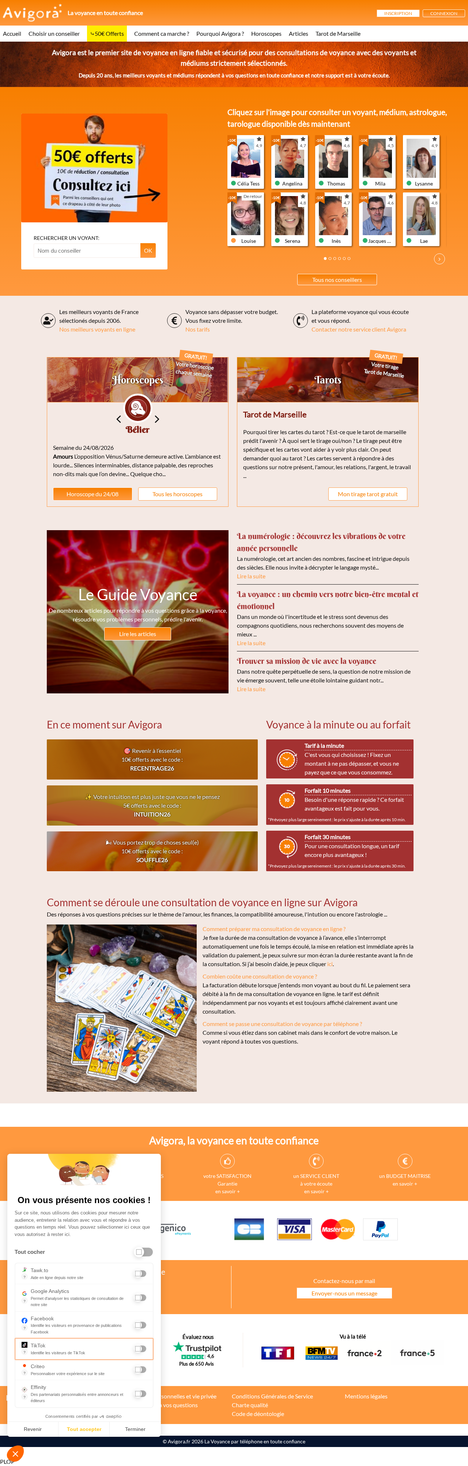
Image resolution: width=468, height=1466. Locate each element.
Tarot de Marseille (338, 33)
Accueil (12, 33)
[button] (15, 1453)
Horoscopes (266, 33)
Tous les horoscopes (177, 493)
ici (330, 963)
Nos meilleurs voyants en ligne (97, 329)
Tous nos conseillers (337, 279)
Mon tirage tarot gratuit (368, 493)
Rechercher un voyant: (66, 238)
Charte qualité (250, 1404)
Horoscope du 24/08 (92, 493)
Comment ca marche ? (161, 33)
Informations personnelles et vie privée (167, 1396)
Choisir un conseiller (54, 33)
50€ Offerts (109, 33)
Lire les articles (137, 633)
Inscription (398, 13)
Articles (298, 33)
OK (148, 250)
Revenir (33, 1429)
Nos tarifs (197, 329)
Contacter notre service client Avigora (359, 329)
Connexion (443, 13)
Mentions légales (366, 1396)
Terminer (135, 1429)
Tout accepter (84, 1429)
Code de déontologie (258, 1413)
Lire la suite (251, 576)
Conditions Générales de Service (272, 1396)
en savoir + (227, 1191)
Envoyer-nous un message (344, 1293)
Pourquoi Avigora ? (220, 33)
